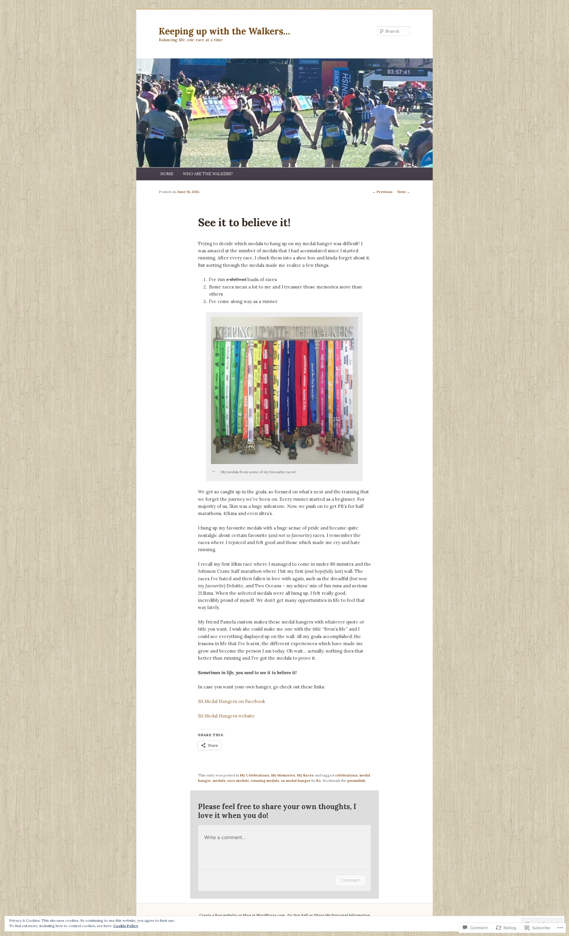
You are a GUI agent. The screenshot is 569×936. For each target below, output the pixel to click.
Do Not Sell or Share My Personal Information (328, 915)
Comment (350, 880)
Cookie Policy (125, 926)
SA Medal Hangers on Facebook (231, 701)
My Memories (283, 775)
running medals (265, 780)
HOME (166, 173)
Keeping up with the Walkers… (224, 31)
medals (219, 780)
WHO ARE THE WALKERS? (208, 173)
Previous (382, 191)
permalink (356, 780)
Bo (318, 780)
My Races (305, 775)
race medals (238, 780)
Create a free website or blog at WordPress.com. (242, 915)
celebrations (346, 775)
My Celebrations (254, 775)
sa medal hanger (296, 780)
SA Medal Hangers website (226, 716)
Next (403, 191)
